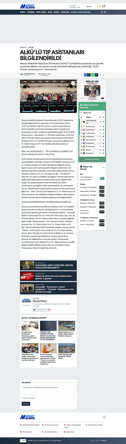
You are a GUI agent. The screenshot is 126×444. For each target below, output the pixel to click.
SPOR (50, 12)
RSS (24, 440)
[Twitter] (41, 310)
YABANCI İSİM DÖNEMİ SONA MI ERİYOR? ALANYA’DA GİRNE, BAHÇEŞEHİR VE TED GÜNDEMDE (47, 335)
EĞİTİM (31, 47)
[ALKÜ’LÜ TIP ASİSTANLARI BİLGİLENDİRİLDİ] (48, 96)
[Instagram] (45, 310)
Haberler (23, 47)
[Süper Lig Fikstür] (103, 168)
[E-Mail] (34, 310)
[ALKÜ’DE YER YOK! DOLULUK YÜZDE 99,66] (66, 348)
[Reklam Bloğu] (92, 90)
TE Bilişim (103, 440)
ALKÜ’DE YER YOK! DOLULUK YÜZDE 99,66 (65, 356)
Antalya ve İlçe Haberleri (80, 12)
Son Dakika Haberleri (50, 432)
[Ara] (102, 12)
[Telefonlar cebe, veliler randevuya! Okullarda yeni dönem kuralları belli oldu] (30, 348)
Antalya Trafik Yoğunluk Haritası (72, 426)
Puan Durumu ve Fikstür (95, 425)
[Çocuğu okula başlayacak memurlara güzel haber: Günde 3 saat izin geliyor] (30, 326)
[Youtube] (49, 310)
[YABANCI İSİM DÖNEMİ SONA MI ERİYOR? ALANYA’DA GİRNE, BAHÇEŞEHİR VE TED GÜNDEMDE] (48, 326)
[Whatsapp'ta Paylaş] (92, 74)
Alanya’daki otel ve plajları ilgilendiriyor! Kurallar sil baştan (66, 334)
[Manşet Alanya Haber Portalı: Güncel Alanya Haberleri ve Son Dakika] (27, 6)
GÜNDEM (30, 12)
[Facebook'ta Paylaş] (85, 74)
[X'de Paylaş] (89, 74)
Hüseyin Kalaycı (40, 301)
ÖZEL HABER (41, 12)
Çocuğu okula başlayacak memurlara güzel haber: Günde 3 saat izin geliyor (29, 335)
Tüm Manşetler (27, 432)
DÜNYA (56, 12)
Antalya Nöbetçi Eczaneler (30, 425)
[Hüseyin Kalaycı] (26, 302)
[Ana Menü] (104, 12)
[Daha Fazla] (96, 74)
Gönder (26, 404)
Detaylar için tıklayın (92, 159)
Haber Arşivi (70, 432)
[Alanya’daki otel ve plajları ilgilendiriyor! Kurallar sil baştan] (66, 326)
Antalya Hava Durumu (51, 425)
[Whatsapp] (104, 417)
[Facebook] (38, 310)
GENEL (22, 12)
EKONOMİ (65, 12)
